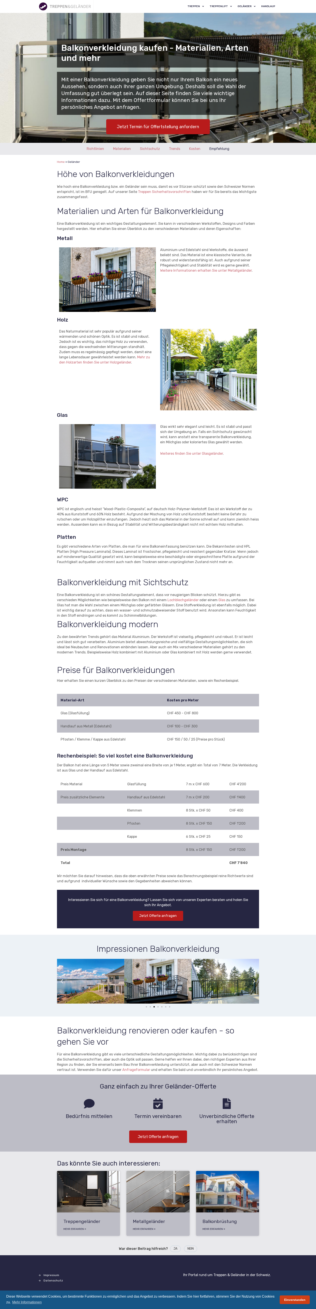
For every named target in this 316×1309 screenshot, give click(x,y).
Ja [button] (175, 1248)
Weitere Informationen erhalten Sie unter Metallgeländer (206, 270)
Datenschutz (53, 1280)
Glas (221, 600)
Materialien (122, 149)
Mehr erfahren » (74, 1228)
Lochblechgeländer (183, 600)
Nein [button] (190, 1248)
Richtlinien (95, 149)
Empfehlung (219, 149)
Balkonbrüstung (219, 1221)
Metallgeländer (149, 1221)
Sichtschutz (150, 149)
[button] (61, 981)
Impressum (51, 1275)
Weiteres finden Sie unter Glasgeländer (191, 453)
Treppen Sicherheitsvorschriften (164, 192)
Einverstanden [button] (294, 1299)
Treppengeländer (81, 1221)
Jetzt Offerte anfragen (158, 916)
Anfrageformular (136, 1070)
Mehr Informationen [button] (27, 1302)
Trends (174, 149)
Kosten (194, 149)
